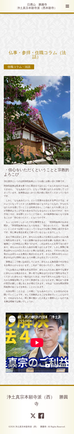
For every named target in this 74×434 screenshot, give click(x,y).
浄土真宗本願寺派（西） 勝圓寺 (37, 400)
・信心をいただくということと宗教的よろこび (36, 172)
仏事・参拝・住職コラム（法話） (37, 54)
